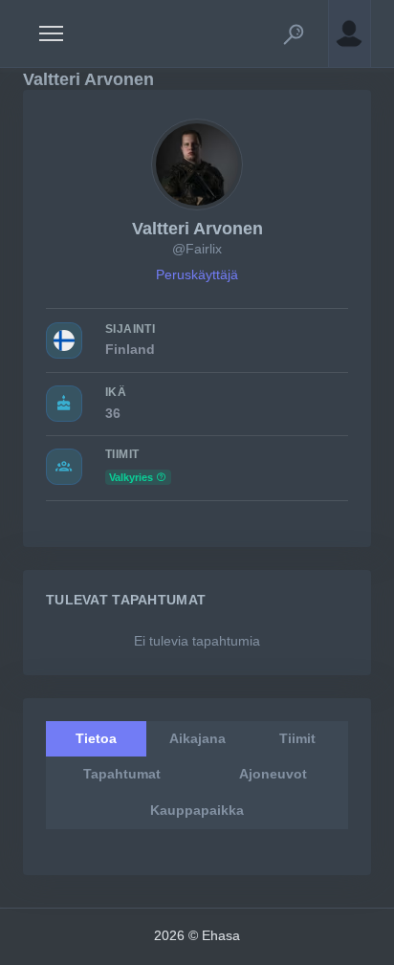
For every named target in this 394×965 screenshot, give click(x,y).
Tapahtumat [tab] (122, 773)
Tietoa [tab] (96, 738)
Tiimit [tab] (297, 738)
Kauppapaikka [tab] (197, 810)
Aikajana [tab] (197, 738)
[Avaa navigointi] (51, 33)
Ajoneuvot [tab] (273, 773)
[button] (293, 33)
